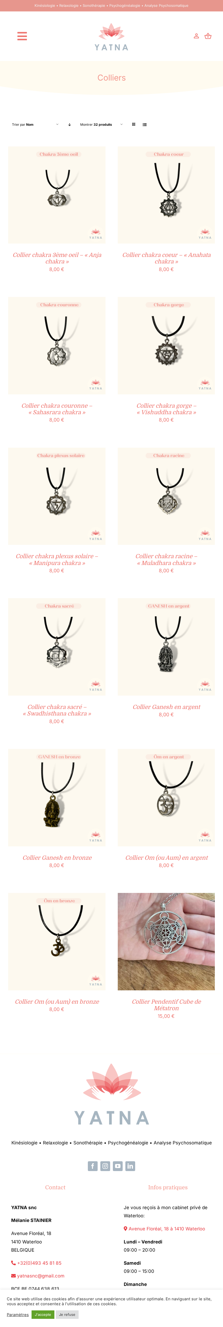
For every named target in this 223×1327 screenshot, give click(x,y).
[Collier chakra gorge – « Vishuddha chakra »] (166, 301)
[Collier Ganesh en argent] (166, 602)
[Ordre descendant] (69, 124)
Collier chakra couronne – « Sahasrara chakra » (56, 409)
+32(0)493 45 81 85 (38, 1263)
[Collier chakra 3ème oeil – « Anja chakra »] (57, 150)
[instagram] (105, 1166)
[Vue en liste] (144, 124)
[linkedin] (130, 1166)
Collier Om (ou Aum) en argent (166, 858)
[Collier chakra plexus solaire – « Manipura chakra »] (57, 452)
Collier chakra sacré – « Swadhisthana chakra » (57, 710)
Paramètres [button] (18, 1314)
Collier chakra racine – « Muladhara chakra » (166, 559)
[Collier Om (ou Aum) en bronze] (57, 897)
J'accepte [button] (43, 1314)
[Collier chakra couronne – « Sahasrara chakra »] (57, 301)
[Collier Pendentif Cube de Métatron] (166, 897)
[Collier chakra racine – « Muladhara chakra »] (166, 452)
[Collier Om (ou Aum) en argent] (166, 753)
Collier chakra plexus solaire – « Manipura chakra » (57, 559)
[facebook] (93, 1166)
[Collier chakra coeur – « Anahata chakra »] (166, 150)
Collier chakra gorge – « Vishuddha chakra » (166, 409)
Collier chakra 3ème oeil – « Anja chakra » (57, 258)
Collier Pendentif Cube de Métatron (166, 1005)
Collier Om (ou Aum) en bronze (57, 1002)
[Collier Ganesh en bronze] (57, 753)
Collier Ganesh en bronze (56, 858)
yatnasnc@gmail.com (40, 1276)
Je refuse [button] (67, 1314)
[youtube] (118, 1166)
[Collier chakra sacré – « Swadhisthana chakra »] (57, 602)
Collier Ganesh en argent (166, 707)
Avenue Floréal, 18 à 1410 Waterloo (166, 1228)
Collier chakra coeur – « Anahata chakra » (166, 258)
